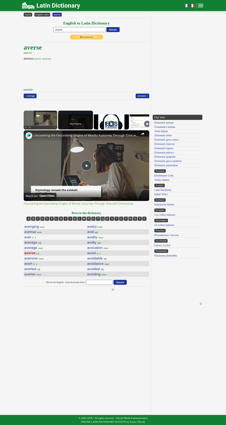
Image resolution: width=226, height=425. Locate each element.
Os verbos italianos (164, 225)
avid (92, 232)
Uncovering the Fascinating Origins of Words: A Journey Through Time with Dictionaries (86, 135)
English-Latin (42, 14)
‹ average (30, 95)
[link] (29, 135)
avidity (95, 237)
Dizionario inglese (163, 148)
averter (32, 274)
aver (30, 237)
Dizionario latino (163, 135)
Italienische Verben (164, 204)
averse (57, 14)
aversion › (142, 95)
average (33, 242)
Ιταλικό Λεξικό (162, 245)
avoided (95, 269)
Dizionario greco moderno (168, 161)
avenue (33, 232)
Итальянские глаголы (166, 235)
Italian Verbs (160, 194)
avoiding (96, 274)
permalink (28, 89)
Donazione (86, 37)
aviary (94, 226)
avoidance (98, 263)
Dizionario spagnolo (165, 156)
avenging (34, 226)
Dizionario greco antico (166, 139)
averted (32, 269)
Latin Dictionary (163, 190)
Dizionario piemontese (166, 165)
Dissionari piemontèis (165, 255)
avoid (94, 253)
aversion (34, 258)
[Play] (111, 124)
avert (31, 263)
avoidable (97, 258)
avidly (94, 242)
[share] (143, 134)
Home (28, 14)
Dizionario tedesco (164, 152)
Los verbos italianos (164, 214)
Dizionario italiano (164, 122)
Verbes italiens (161, 179)
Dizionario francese (164, 144)
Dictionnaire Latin (163, 175)
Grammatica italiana (164, 127)
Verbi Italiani (161, 131)
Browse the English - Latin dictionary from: (65, 282)
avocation (97, 248)
